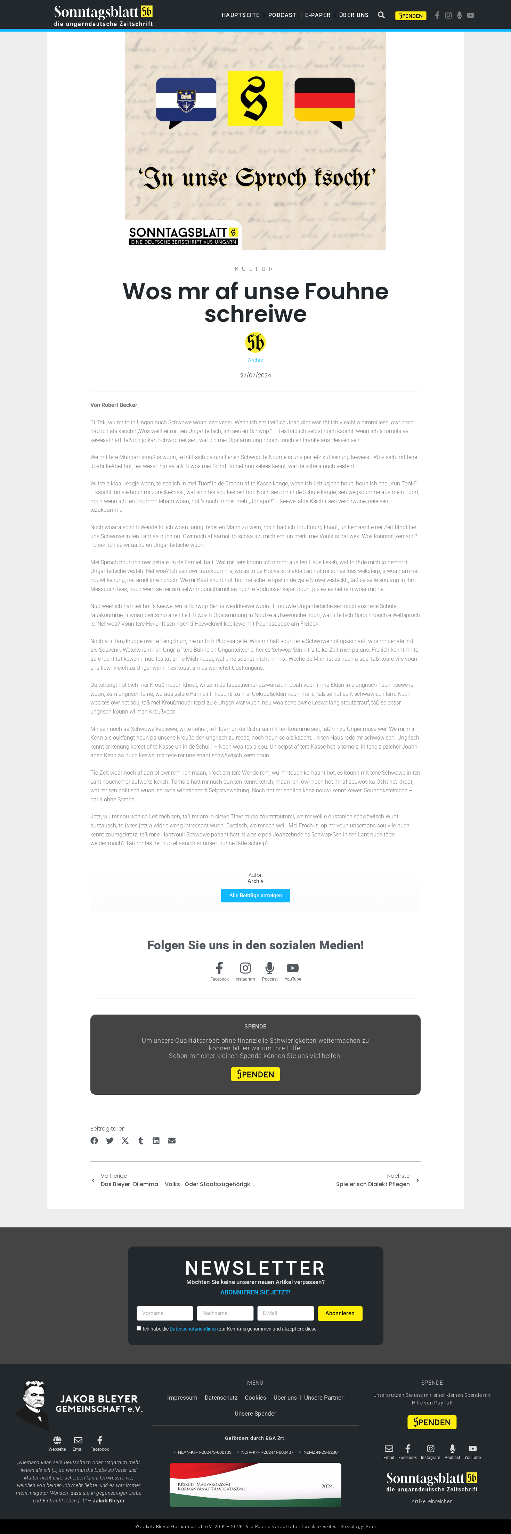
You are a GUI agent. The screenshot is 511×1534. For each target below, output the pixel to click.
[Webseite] (57, 1440)
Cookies (255, 1397)
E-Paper (318, 15)
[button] (94, 1141)
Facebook (219, 979)
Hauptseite (241, 15)
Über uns (354, 15)
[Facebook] (219, 968)
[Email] (78, 1440)
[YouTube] (292, 968)
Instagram (245, 979)
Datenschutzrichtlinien (194, 1329)
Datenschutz (221, 1397)
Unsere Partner (323, 1397)
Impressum (182, 1397)
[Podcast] (269, 968)
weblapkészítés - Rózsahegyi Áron (340, 1526)
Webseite (57, 1449)
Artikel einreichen (432, 1501)
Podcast (282, 15)
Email (78, 1449)
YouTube (293, 979)
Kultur (255, 269)
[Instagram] (245, 968)
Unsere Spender (255, 1413)
